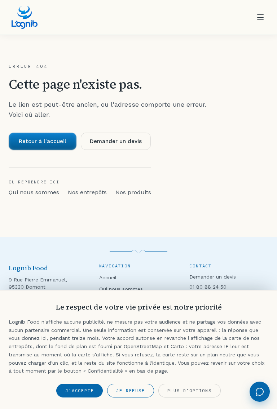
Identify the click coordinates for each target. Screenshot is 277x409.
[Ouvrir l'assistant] (260, 392)
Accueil (107, 277)
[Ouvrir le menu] (260, 17)
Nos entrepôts (87, 192)
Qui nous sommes (34, 192)
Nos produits (133, 192)
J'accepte (79, 390)
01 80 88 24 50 (208, 287)
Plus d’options (189, 390)
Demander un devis (116, 141)
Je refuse (130, 390)
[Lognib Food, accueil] (25, 17)
